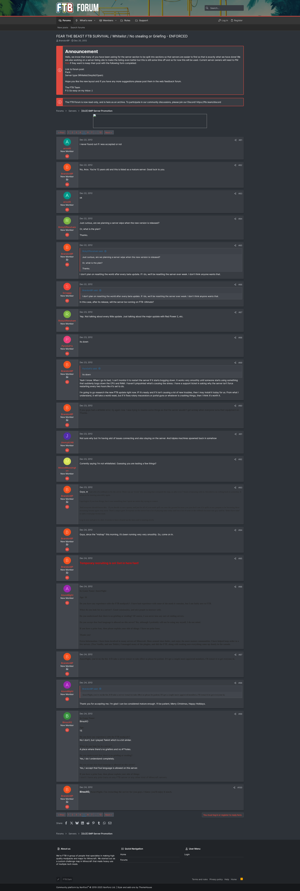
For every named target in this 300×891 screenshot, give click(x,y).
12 (100, 132)
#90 (240, 405)
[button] (94, 20)
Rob (67, 63)
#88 (240, 337)
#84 (240, 218)
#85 (240, 245)
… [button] (96, 132)
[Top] (239, 879)
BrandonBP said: (90, 290)
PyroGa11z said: (89, 368)
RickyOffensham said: (92, 251)
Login (187, 854)
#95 (240, 558)
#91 (240, 434)
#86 (240, 284)
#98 (240, 683)
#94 (240, 530)
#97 (240, 654)
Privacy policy (216, 879)
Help (227, 879)
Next (107, 132)
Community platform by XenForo (86, 887)
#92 (240, 459)
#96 (240, 586)
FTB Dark (67, 879)
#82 (240, 165)
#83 (240, 193)
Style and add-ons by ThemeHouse (135, 887)
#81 (240, 140)
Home (123, 854)
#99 (240, 714)
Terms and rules (200, 879)
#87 (240, 312)
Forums (124, 860)
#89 (240, 362)
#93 (240, 487)
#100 (240, 787)
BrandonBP (64, 40)
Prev (62, 132)
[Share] (235, 140)
